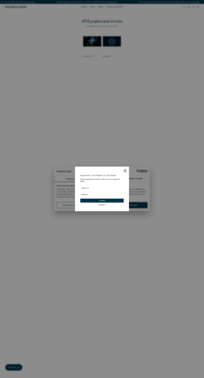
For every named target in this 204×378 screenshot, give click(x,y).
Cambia (102, 201)
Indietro (102, 205)
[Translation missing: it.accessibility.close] (125, 170)
